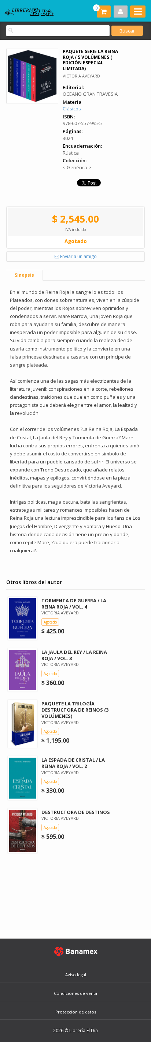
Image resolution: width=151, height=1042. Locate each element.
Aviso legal (75, 974)
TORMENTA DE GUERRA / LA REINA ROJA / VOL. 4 (73, 603)
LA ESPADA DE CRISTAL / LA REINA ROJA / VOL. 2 (73, 763)
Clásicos (72, 108)
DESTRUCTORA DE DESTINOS (75, 812)
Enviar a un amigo (78, 256)
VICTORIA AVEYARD (81, 76)
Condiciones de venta (75, 993)
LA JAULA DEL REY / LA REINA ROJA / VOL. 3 (74, 655)
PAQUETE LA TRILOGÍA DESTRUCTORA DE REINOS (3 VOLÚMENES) (74, 709)
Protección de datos (75, 1012)
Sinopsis (24, 275)
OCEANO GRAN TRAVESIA (90, 94)
